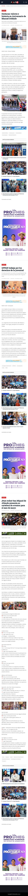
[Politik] (14, 2)
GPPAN (14, 365)
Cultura (7, 757)
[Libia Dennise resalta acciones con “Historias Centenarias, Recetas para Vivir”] (14, 185)
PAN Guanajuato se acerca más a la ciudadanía (14, 783)
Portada (8, 5)
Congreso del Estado (6, 365)
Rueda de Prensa (6, 759)
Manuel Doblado (12, 135)
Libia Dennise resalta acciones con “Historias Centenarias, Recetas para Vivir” (13, 194)
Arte (3, 757)
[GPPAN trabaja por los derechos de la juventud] (14, 287)
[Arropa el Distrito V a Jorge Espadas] (14, 168)
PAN (3, 367)
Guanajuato (4, 135)
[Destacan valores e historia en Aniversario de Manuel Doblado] (14, 34)
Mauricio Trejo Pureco (18, 757)
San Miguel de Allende (16, 759)
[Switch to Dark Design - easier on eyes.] (24, 2)
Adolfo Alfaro (5, 133)
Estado (3, 10)
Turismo (4, 761)
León (11, 757)
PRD (6, 367)
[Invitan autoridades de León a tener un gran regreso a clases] (14, 418)
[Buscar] (26, 2)
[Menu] (2, 2)
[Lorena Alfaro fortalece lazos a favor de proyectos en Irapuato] (14, 149)
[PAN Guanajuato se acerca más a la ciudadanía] (14, 775)
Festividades (18, 133)
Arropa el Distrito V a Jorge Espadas (11, 176)
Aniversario (11, 133)
